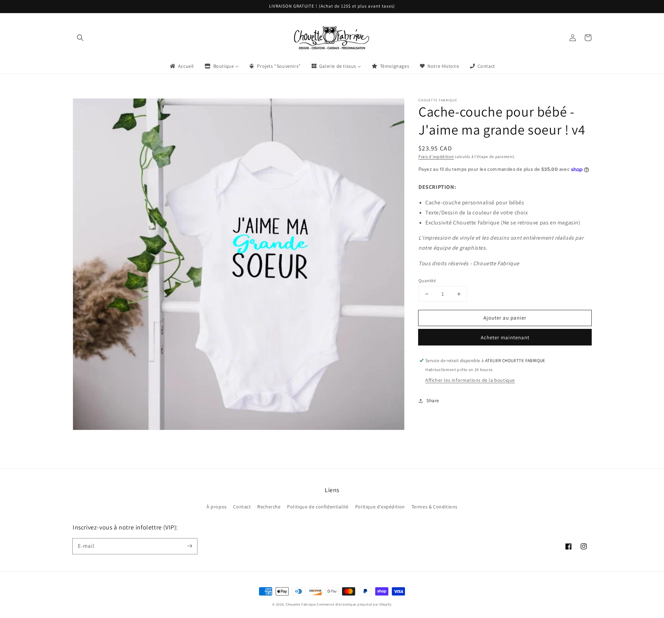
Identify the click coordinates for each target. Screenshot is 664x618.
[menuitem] (181, 66)
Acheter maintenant (505, 337)
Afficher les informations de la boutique (470, 380)
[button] (80, 37)
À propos (216, 507)
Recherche (268, 507)
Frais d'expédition (436, 156)
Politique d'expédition (380, 507)
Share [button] (432, 400)
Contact (242, 507)
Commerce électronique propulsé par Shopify (354, 604)
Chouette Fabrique (301, 604)
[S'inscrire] (189, 546)
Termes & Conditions (435, 507)
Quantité (427, 281)
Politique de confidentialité (318, 507)
